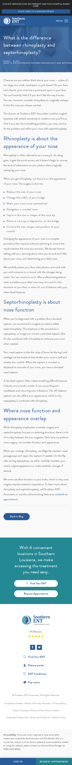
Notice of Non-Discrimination (45, 710)
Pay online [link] (34, 682)
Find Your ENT (38, 583)
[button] (66, 21)
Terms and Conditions (40, 717)
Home (6, 61)
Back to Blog (16, 516)
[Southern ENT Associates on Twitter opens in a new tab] (39, 647)
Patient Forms (59, 717)
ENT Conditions (37, 673)
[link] (36, 634)
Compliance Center (13, 703)
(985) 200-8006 (11, 749)
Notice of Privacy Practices (38, 703)
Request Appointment (36, 594)
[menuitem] (32, 647)
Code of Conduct (21, 710)
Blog (16, 61)
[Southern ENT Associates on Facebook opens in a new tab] (32, 647)
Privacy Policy (59, 703)
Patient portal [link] (36, 665)
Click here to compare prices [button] (36, 11)
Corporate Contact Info (17, 717)
